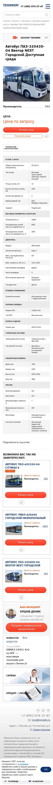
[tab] (11, 147)
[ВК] (38, 710)
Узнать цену (25, 494)
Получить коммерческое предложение (26, 627)
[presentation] (11, 147)
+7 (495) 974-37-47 (31, 6)
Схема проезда (41, 729)
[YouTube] (43, 710)
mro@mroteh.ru (41, 720)
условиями (23, 764)
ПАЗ (46, 479)
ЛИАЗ (45, 526)
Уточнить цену (26, 129)
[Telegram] (48, 710)
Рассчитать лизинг (23, 136)
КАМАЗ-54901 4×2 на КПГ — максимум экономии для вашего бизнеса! (18, 656)
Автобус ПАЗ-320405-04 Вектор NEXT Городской (22, 563)
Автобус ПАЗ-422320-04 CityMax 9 (22, 466)
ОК (45, 769)
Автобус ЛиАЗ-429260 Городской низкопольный (25, 516)
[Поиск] (46, 15)
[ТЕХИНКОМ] (10, 5)
